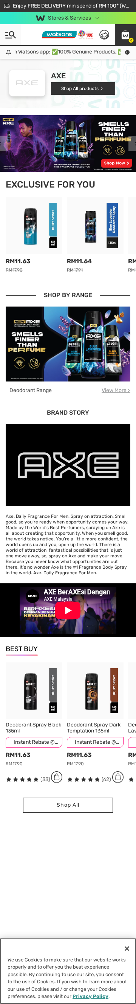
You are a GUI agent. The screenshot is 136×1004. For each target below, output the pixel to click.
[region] (68, 971)
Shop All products (80, 88)
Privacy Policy (90, 996)
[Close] (127, 948)
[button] (125, 34)
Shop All (68, 805)
